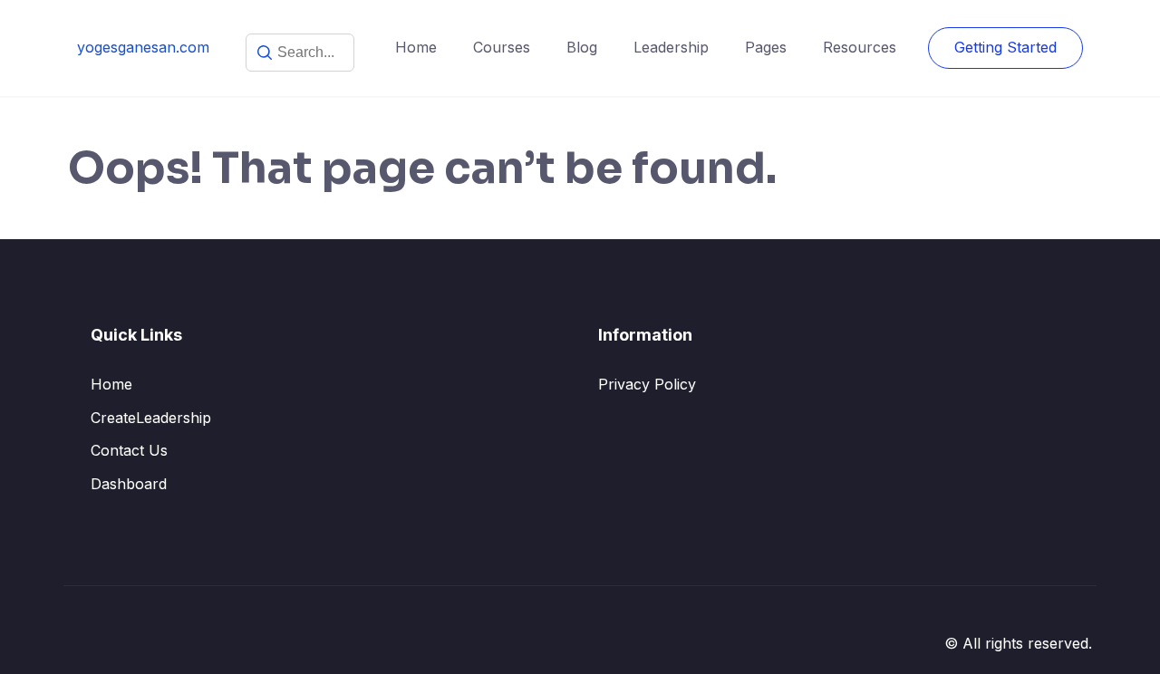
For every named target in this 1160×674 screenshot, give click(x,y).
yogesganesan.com (143, 47)
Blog (581, 47)
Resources (859, 47)
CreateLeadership (151, 418)
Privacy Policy (647, 384)
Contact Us (129, 450)
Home (416, 47)
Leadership (671, 47)
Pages (766, 47)
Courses (501, 47)
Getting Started (1005, 47)
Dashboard (129, 484)
